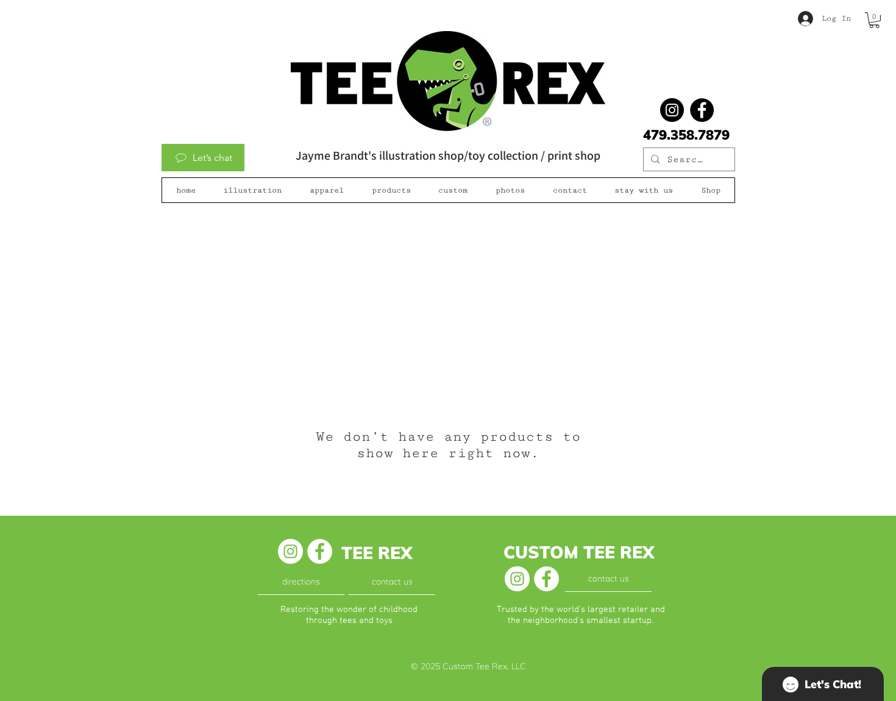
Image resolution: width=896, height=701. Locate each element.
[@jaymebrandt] (672, 110)
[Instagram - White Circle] (290, 551)
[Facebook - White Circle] (319, 551)
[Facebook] (702, 110)
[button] (874, 20)
